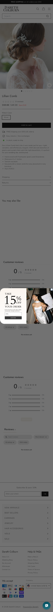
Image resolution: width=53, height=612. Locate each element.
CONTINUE (13, 317)
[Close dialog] (52, 290)
